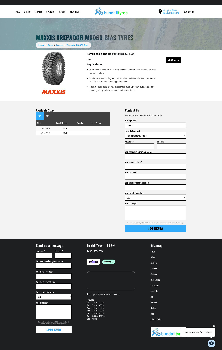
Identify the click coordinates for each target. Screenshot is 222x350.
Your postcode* (131, 172)
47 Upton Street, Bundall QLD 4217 (104, 294)
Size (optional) (130, 120)
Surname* (161, 141)
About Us (154, 291)
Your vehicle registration (45, 281)
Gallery (153, 308)
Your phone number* (138, 151)
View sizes (173, 60)
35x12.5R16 (45, 128)
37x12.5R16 (45, 133)
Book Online (75, 11)
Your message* (131, 203)
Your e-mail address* (133, 162)
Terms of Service (175, 223)
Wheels (27, 11)
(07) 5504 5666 (96, 251)
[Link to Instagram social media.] (113, 245)
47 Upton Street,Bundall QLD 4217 (171, 11)
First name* (129, 141)
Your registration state (134, 193)
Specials (50, 11)
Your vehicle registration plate (137, 182)
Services (38, 11)
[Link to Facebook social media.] (108, 245)
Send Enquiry (155, 228)
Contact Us (189, 11)
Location (154, 302)
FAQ (152, 296)
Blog (152, 313)
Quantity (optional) (132, 131)
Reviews (62, 11)
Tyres (17, 11)
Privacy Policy (163, 223)
